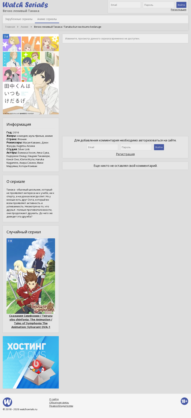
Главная (10, 26)
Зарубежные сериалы (18, 19)
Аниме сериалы (47, 19)
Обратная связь (59, 402)
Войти (181, 5)
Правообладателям (61, 406)
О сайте (54, 399)
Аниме (24, 26)
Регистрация (178, 9)
